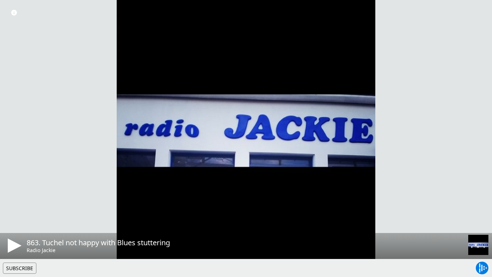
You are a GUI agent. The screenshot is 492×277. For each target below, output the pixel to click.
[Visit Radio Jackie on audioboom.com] (478, 245)
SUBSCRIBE (19, 268)
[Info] (14, 12)
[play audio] (13, 245)
